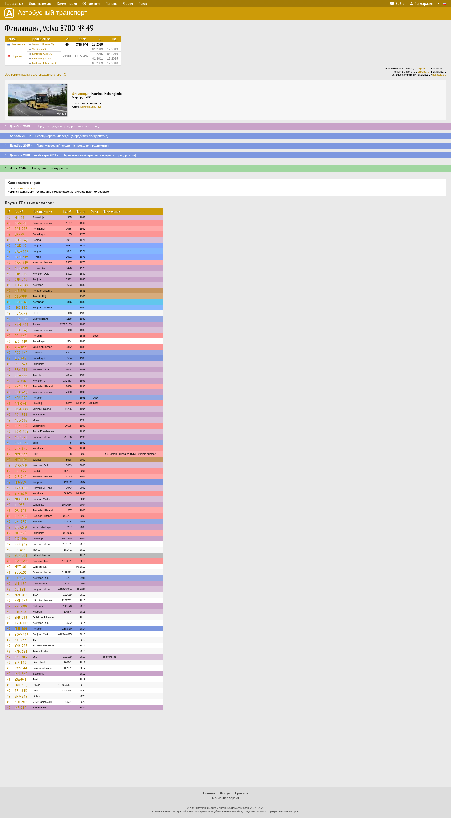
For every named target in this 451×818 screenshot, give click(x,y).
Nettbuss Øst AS (41, 58)
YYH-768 (21, 645)
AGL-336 (21, 414)
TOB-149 (21, 285)
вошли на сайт (27, 188)
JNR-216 (21, 707)
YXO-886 (21, 606)
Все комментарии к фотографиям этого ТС (35, 74)
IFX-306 (20, 380)
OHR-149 (21, 240)
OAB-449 (21, 251)
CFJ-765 (20, 471)
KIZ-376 (20, 290)
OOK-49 (20, 245)
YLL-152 (21, 572)
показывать (439, 74)
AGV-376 (21, 437)
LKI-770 (20, 521)
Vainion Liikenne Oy (43, 44)
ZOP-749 (21, 634)
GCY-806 (21, 425)
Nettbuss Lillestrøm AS (45, 63)
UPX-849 (21, 302)
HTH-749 (21, 324)
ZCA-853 (21, 347)
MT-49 (19, 217)
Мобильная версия (225, 798)
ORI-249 (20, 510)
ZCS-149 (21, 352)
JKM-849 (21, 673)
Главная (209, 793)
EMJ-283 (21, 617)
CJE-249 (21, 476)
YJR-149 (20, 662)
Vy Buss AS (39, 49)
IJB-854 (20, 549)
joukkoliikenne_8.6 (90, 106)
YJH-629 (21, 493)
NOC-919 (21, 701)
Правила (241, 793)
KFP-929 (21, 397)
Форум (225, 793)
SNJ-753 (21, 640)
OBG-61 (20, 223)
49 (8, 217)
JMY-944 (21, 668)
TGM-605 (21, 431)
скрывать (423, 68)
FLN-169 (21, 628)
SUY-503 (21, 555)
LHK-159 (21, 307)
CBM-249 (21, 409)
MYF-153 (21, 454)
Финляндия (18, 44)
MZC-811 (21, 594)
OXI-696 (20, 532)
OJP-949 (21, 273)
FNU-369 (21, 685)
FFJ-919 (20, 482)
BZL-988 (21, 296)
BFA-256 (21, 369)
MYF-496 (21, 459)
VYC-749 (21, 465)
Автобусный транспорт (52, 12)
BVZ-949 (21, 544)
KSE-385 (21, 656)
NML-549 (21, 600)
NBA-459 (21, 386)
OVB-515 (21, 561)
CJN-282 (21, 516)
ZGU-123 (21, 442)
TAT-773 (21, 228)
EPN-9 (19, 234)
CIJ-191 (20, 589)
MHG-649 (21, 499)
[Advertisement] (225, 751)
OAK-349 (21, 262)
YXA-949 (21, 679)
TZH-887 (21, 623)
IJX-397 (20, 578)
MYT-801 (21, 566)
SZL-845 (21, 690)
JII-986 (20, 504)
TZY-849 (21, 487)
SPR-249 (21, 696)
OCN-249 (21, 256)
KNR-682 (21, 651)
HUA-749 (21, 313)
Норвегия (17, 56)
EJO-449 (21, 341)
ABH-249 (21, 268)
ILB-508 (20, 611)
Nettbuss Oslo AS (42, 53)
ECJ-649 (21, 335)
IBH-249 (21, 363)
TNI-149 (21, 403)
